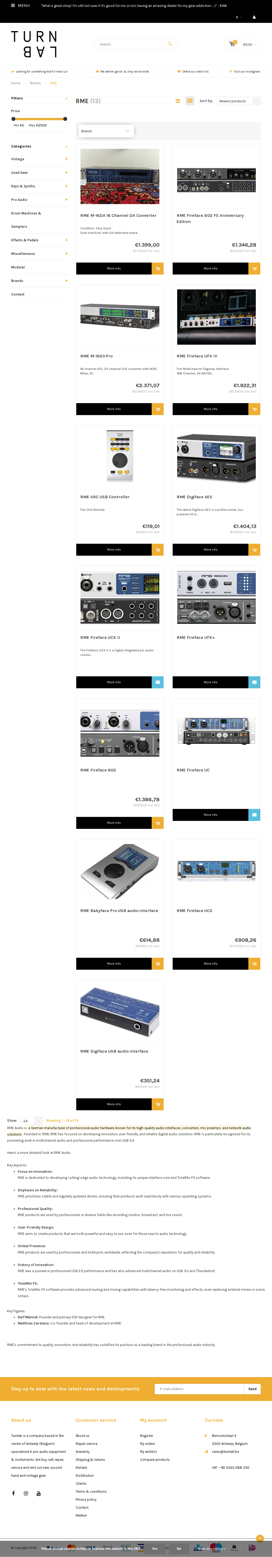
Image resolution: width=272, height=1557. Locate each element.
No (179, 1549)
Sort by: (206, 101)
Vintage (17, 159)
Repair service (86, 1444)
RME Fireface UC (193, 770)
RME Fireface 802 (98, 770)
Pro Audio (19, 200)
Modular (18, 267)
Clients (81, 1484)
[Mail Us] (158, 682)
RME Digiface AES (194, 496)
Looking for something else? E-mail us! (41, 71)
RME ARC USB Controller (105, 496)
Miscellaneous (23, 254)
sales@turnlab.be (225, 1452)
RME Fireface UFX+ (196, 637)
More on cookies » (212, 1549)
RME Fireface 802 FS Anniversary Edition (210, 218)
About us (83, 1436)
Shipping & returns (90, 1460)
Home (15, 83)
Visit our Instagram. (247, 71)
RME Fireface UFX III (197, 355)
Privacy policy (86, 1499)
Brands (35, 83)
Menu (23, 5)
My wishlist (148, 1452)
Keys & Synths (23, 186)
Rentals (81, 1468)
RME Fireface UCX (194, 910)
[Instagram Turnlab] (26, 1494)
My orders (147, 1444)
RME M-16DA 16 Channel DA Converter (118, 215)
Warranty (83, 1452)
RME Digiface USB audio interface (114, 1051)
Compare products (155, 1460)
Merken (81, 1515)
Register (146, 1436)
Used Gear (19, 173)
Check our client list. (195, 71)
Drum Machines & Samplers (26, 220)
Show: (12, 1121)
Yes (155, 1549)
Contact (17, 294)
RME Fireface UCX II (100, 637)
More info (114, 268)
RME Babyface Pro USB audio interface (119, 910)
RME (53, 83)
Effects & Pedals (25, 240)
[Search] (170, 44)
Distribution (85, 1476)
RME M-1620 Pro (96, 355)
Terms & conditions (91, 1491)
